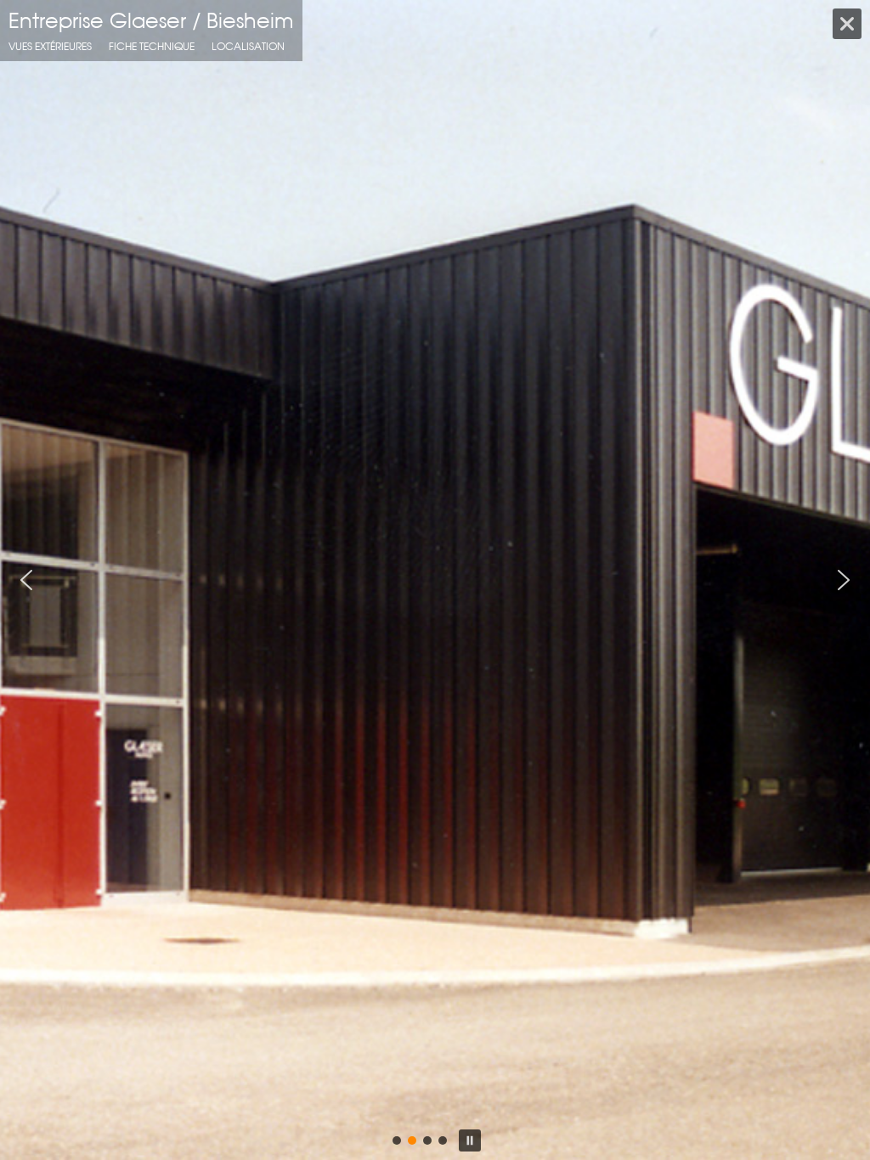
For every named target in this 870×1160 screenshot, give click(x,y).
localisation (248, 46)
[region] (435, 580)
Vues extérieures (50, 46)
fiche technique (152, 46)
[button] (26, 580)
